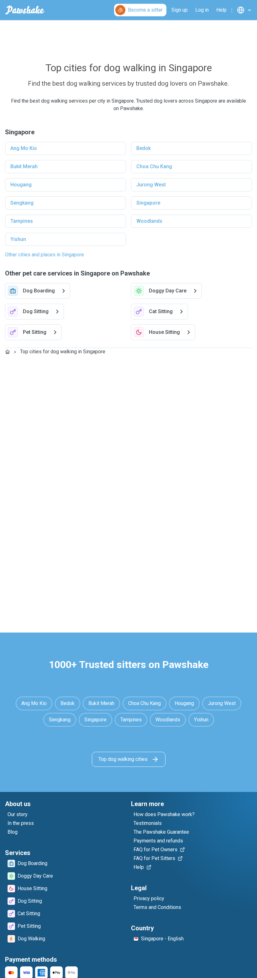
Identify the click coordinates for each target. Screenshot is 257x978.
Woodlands (149, 221)
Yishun (18, 239)
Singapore (148, 203)
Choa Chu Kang (154, 166)
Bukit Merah (24, 166)
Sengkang (22, 203)
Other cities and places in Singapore (44, 255)
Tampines (21, 221)
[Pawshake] (25, 10)
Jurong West (151, 185)
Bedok (143, 148)
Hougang (21, 185)
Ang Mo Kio (23, 148)
